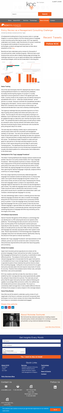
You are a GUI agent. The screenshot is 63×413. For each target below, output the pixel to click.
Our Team (4, 370)
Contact (52, 20)
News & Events (44, 20)
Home (9, 20)
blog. (13, 48)
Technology (33, 20)
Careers (4, 368)
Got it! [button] (55, 409)
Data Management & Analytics (29, 372)
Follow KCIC (52, 44)
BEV (43, 368)
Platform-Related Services (28, 368)
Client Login (56, 1)
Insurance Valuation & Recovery (30, 367)
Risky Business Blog (8, 376)
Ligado (43, 367)
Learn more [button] (5, 410)
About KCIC (16, 20)
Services (25, 20)
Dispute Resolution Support (29, 370)
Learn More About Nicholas (52, 327)
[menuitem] (9, 20)
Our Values (4, 367)
